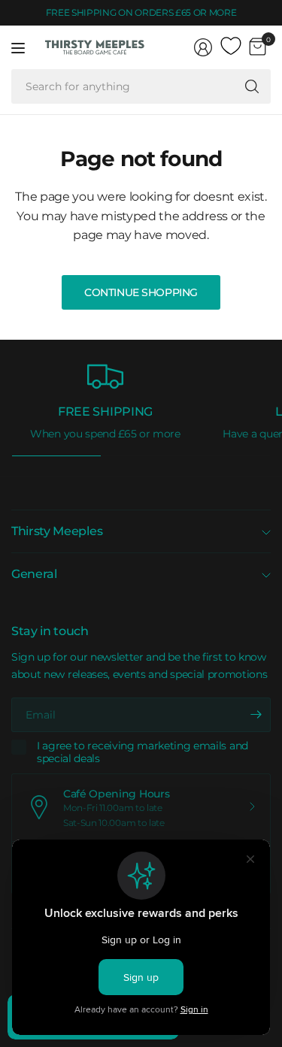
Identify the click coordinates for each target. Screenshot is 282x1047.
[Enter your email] (256, 714)
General (34, 574)
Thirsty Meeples (56, 531)
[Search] (252, 86)
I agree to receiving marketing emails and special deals (142, 753)
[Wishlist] (230, 46)
